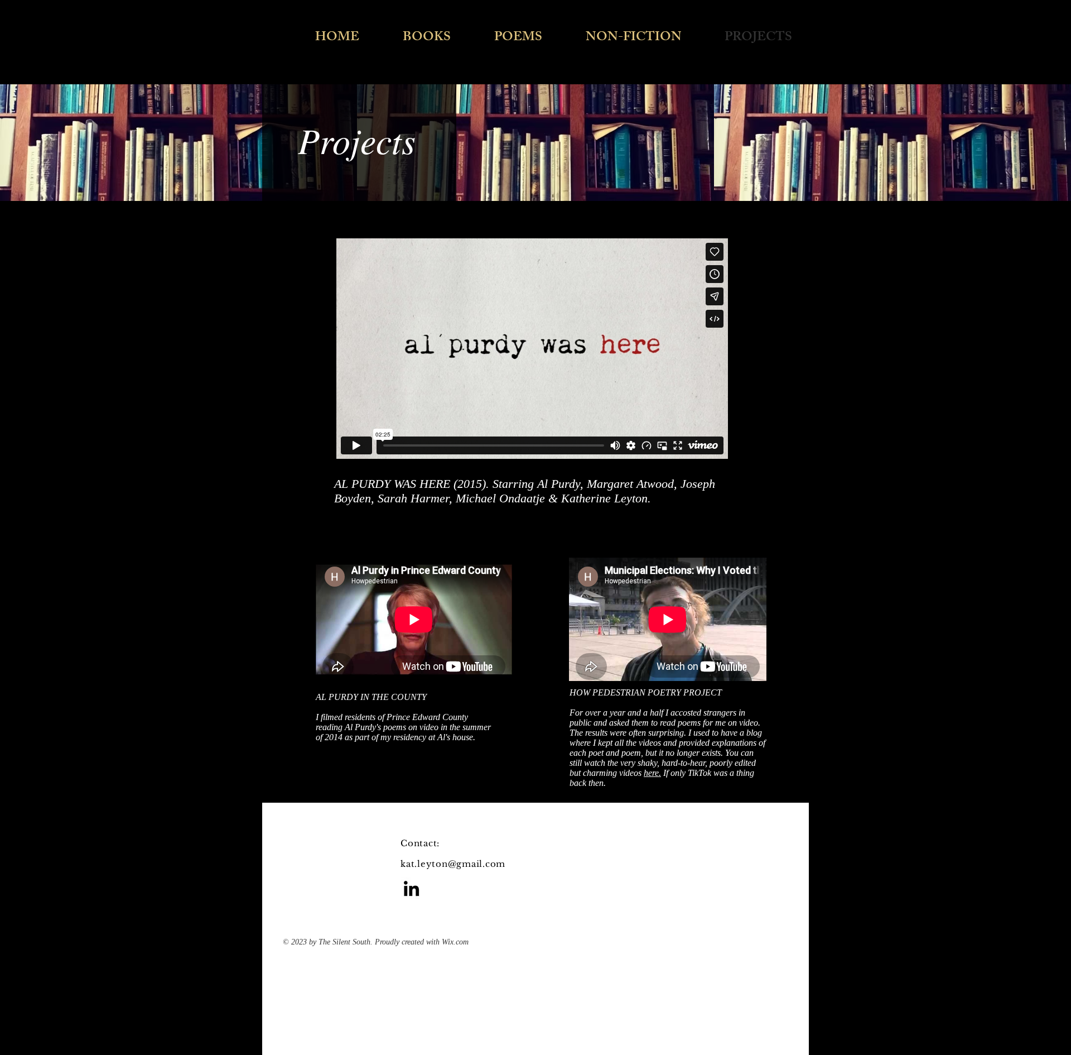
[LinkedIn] (411, 888)
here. (652, 773)
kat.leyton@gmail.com (453, 864)
